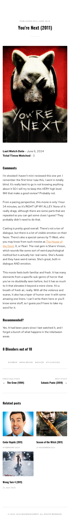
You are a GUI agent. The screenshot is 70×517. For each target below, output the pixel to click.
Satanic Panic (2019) (52, 382)
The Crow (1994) (15, 382)
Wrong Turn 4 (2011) (12, 482)
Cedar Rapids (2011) (12, 442)
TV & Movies (53, 362)
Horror (13, 362)
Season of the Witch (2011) (49, 442)
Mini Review (27, 362)
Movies (40, 362)
